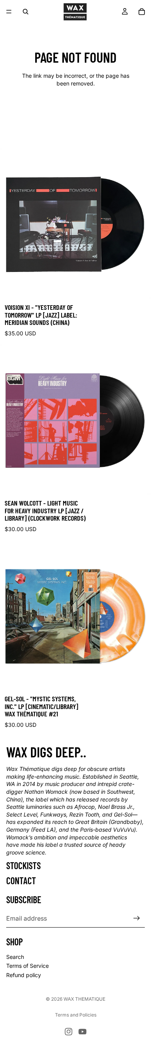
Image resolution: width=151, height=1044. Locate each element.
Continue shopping (75, 111)
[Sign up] (137, 918)
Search (15, 956)
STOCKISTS (23, 865)
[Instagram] (68, 1031)
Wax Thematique (84, 999)
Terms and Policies (75, 1015)
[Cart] (141, 11)
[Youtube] (82, 1031)
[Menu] (9, 12)
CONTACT (21, 880)
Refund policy (23, 975)
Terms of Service (27, 965)
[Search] (25, 11)
